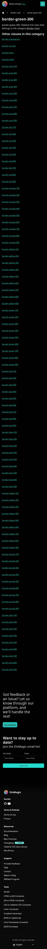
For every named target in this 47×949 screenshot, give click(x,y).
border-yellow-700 (10, 290)
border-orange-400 (10, 208)
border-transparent (11, 39)
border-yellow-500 (10, 276)
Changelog (9, 843)
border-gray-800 (9, 113)
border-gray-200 (9, 73)
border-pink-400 (9, 635)
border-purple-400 (10, 574)
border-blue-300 (9, 446)
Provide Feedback (12, 863)
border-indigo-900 (10, 547)
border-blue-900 (9, 486)
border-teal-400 (9, 391)
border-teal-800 (9, 418)
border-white (8, 59)
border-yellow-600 (10, 283)
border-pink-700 (9, 656)
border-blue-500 (9, 459)
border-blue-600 (9, 466)
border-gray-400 (9, 86)
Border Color (16, 13)
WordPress (9, 850)
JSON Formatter (11, 926)
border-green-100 (10, 310)
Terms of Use (10, 814)
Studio (7, 891)
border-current (9, 46)
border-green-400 (10, 330)
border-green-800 (10, 357)
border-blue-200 (9, 439)
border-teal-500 (9, 398)
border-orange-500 (10, 215)
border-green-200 (10, 317)
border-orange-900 (10, 242)
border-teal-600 (9, 405)
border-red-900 (9, 181)
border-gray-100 (9, 66)
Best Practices (10, 839)
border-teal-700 (9, 412)
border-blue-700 (9, 473)
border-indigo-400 (10, 513)
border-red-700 (9, 168)
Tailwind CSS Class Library (15, 846)
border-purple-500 (10, 581)
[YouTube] (9, 803)
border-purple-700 (10, 595)
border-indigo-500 (10, 520)
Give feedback (10, 725)
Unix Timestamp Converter (16, 922)
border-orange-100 (10, 188)
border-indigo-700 (10, 534)
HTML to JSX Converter (14, 896)
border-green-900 (10, 364)
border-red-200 (9, 134)
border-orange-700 (10, 229)
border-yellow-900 (10, 303)
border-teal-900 (9, 425)
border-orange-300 (10, 202)
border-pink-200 (9, 622)
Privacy (7, 818)
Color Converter (11, 909)
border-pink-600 (9, 649)
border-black (8, 52)
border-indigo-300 (10, 507)
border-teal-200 (9, 378)
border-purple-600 (10, 588)
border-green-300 (34, 13)
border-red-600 (9, 161)
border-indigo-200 (10, 500)
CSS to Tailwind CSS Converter (17, 904)
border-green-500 (10, 337)
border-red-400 (9, 147)
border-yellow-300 (10, 263)
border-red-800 (9, 174)
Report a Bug (10, 875)
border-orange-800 (10, 235)
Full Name (7, 753)
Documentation (11, 831)
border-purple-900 (10, 608)
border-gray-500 (9, 93)
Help (6, 867)
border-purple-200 (10, 561)
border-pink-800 (9, 662)
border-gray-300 (9, 80)
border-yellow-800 (10, 296)
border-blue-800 (9, 479)
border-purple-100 (10, 554)
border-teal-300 (9, 385)
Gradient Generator (13, 913)
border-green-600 (10, 344)
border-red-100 (9, 127)
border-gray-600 (9, 100)
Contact (7, 871)
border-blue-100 (9, 432)
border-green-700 (10, 351)
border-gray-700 (9, 107)
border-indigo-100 (10, 493)
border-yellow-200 (10, 256)
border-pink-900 (9, 669)
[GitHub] (5, 803)
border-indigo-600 (10, 527)
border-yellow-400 (10, 269)
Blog (6, 835)
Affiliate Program (11, 879)
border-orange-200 (10, 195)
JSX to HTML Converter (14, 900)
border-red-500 (9, 154)
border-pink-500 (9, 642)
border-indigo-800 (10, 540)
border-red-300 (9, 141)
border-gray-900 (9, 120)
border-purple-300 (10, 568)
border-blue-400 (9, 452)
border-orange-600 (10, 222)
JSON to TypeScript (12, 918)
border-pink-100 (9, 615)
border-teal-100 (9, 371)
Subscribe (24, 765)
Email (26, 753)
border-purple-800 (10, 601)
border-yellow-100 (10, 249)
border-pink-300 (9, 629)
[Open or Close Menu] (42, 3)
